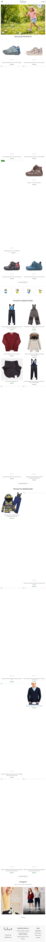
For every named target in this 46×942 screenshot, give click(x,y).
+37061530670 (7, 935)
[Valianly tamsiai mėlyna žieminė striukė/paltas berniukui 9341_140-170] (34, 823)
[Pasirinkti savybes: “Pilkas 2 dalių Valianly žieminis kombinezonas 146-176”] (33, 580)
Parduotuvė (38, 935)
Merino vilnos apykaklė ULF (11, 381)
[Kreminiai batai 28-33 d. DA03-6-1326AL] (12, 111)
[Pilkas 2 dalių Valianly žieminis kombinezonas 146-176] (34, 537)
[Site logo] (23, 1)
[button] (2, 19)
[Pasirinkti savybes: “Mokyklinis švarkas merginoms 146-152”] (11, 474)
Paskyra (23, 938)
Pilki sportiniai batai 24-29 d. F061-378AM (11, 62)
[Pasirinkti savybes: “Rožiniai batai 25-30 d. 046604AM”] (11, 248)
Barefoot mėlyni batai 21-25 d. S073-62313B (34, 276)
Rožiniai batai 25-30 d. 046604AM (12, 250)
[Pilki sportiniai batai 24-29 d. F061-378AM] (12, 50)
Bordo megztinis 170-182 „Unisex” (12, 354)
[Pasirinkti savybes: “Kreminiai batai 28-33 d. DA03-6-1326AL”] (11, 154)
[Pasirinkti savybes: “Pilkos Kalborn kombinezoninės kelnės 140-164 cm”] (33, 324)
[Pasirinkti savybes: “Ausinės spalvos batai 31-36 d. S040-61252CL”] (33, 60)
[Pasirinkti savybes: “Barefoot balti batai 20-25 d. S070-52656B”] (33, 154)
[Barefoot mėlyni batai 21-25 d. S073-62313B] (34, 265)
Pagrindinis (38, 930)
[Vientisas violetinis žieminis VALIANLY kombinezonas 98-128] (34, 431)
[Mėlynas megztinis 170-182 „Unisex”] (34, 694)
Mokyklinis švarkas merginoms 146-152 (12, 476)
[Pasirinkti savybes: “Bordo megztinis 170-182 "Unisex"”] (11, 351)
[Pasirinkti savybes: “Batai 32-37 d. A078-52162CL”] (33, 180)
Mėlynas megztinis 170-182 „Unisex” (34, 705)
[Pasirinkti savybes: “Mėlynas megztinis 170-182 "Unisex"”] (33, 703)
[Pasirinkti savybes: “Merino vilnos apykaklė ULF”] (11, 378)
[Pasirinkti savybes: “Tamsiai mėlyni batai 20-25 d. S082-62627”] (11, 274)
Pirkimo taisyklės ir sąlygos (23, 930)
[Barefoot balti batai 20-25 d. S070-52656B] (34, 111)
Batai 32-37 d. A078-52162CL (34, 182)
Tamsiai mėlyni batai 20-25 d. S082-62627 (12, 276)
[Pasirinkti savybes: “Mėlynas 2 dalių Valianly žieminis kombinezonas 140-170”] (11, 512)
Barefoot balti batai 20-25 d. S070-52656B (34, 156)
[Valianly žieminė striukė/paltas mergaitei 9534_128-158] (34, 342)
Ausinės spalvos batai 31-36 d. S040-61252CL (34, 62)
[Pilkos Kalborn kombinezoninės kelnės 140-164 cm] (34, 315)
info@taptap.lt (7, 937)
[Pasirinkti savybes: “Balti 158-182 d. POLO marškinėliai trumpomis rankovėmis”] (33, 676)
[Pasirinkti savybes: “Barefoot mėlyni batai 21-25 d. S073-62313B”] (33, 274)
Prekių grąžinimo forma (23, 936)
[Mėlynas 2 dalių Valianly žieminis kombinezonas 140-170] (12, 503)
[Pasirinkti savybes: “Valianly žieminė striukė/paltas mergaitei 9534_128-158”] (33, 351)
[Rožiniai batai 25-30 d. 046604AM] (12, 205)
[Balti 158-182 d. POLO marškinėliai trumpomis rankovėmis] (34, 632)
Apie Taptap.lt (38, 933)
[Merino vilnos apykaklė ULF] (12, 369)
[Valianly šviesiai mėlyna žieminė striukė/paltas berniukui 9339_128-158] (12, 823)
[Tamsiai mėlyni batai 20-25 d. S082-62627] (12, 265)
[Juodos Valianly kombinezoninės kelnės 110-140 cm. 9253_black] (34, 369)
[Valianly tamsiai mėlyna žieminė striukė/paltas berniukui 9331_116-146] (12, 728)
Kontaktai (38, 937)
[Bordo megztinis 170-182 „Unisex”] (12, 342)
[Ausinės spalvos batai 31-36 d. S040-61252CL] (34, 50)
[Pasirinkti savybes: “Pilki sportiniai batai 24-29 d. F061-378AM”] (11, 60)
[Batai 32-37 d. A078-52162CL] (34, 171)
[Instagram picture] (12, 900)
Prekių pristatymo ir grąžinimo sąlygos (23, 934)
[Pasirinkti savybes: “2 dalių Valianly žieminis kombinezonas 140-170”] (11, 676)
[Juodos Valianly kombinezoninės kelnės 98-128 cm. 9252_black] (12, 315)
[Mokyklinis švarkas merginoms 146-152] (12, 431)
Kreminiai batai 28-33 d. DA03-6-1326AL (12, 156)
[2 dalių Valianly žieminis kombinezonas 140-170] (12, 632)
